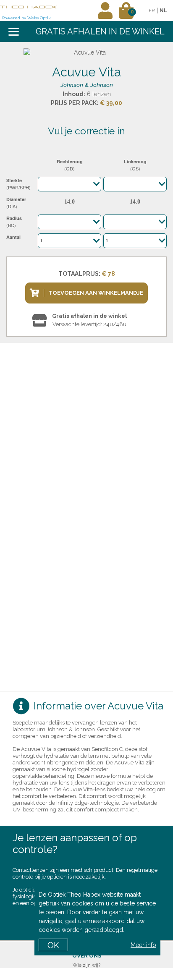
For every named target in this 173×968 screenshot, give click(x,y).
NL (163, 10)
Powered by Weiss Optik (26, 18)
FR (152, 10)
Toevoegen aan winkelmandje (95, 293)
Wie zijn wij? (86, 965)
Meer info (143, 945)
